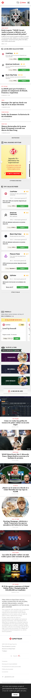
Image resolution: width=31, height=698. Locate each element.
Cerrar (15, 694)
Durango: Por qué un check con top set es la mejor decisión (14, 104)
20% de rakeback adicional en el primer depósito (16, 67)
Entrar (24, 2)
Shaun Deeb (11, 357)
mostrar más (15, 137)
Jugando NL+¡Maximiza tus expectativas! (13, 160)
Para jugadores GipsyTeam (12, 142)
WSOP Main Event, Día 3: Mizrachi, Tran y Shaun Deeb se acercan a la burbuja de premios (15, 456)
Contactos (4, 661)
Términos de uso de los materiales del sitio (13, 682)
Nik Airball (11, 369)
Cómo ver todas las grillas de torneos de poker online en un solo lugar (15, 422)
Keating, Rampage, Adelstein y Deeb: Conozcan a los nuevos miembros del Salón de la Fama (15, 523)
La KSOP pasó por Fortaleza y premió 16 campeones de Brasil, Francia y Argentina (14, 91)
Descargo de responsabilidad (9, 664)
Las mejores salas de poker (13, 49)
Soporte (15, 656)
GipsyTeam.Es (13, 644)
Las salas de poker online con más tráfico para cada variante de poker (15, 556)
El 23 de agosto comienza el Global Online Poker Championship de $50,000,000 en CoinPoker (15, 588)
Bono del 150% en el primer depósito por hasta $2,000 (16, 56)
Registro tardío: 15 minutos (10, 334)
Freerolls (8, 312)
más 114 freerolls (6, 316)
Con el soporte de (7, 350)
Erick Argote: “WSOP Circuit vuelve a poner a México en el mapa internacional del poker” (14, 32)
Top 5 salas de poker (11, 186)
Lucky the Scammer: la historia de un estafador (15, 115)
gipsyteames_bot (9, 676)
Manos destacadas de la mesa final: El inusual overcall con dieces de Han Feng (13, 128)
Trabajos (4, 651)
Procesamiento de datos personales (11, 666)
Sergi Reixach (10, 381)
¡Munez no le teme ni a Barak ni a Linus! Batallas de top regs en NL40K (15, 489)
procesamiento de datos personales (14, 688)
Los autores (5, 671)
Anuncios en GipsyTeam (8, 648)
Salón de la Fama (11, 347)
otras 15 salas (15, 292)
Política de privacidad (7, 669)
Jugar (16, 338)
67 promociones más (15, 180)
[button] (30, 162)
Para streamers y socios (9, 646)
